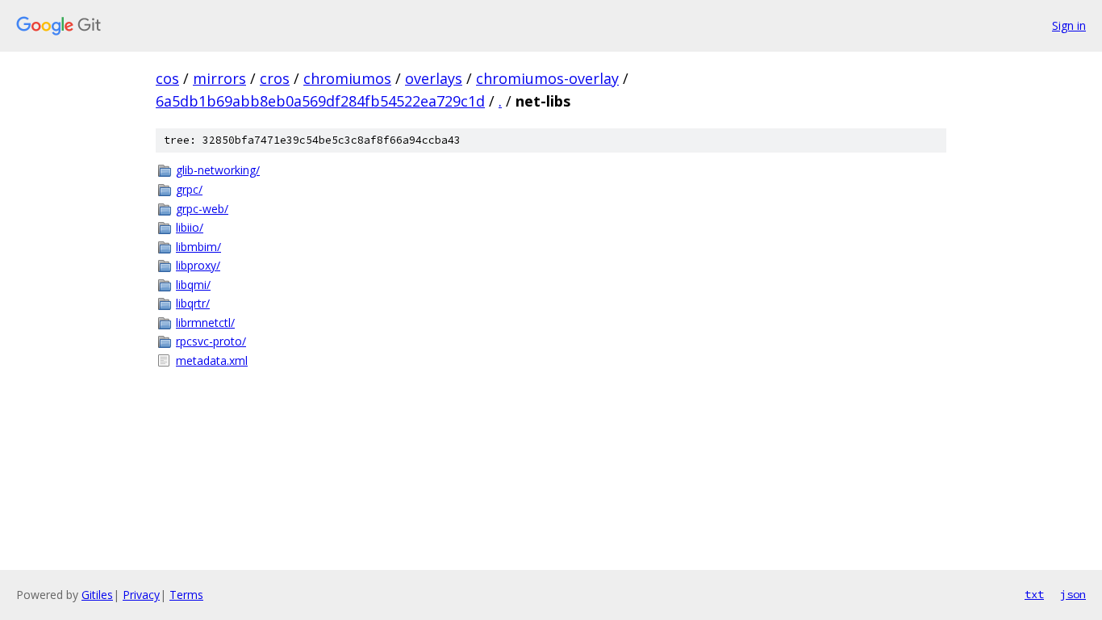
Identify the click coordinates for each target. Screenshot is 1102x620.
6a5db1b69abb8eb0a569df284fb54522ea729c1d (320, 101)
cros (275, 78)
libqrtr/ (193, 303)
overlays (433, 78)
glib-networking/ (218, 170)
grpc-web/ (202, 208)
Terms (186, 594)
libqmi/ (193, 284)
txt (1034, 594)
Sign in (1069, 25)
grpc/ (189, 189)
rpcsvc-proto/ (211, 341)
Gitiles (97, 594)
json (1073, 594)
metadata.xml (212, 360)
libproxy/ (198, 265)
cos (167, 78)
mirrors (219, 78)
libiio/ (189, 227)
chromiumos (347, 78)
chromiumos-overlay (547, 78)
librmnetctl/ (205, 322)
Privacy (141, 594)
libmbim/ (198, 246)
